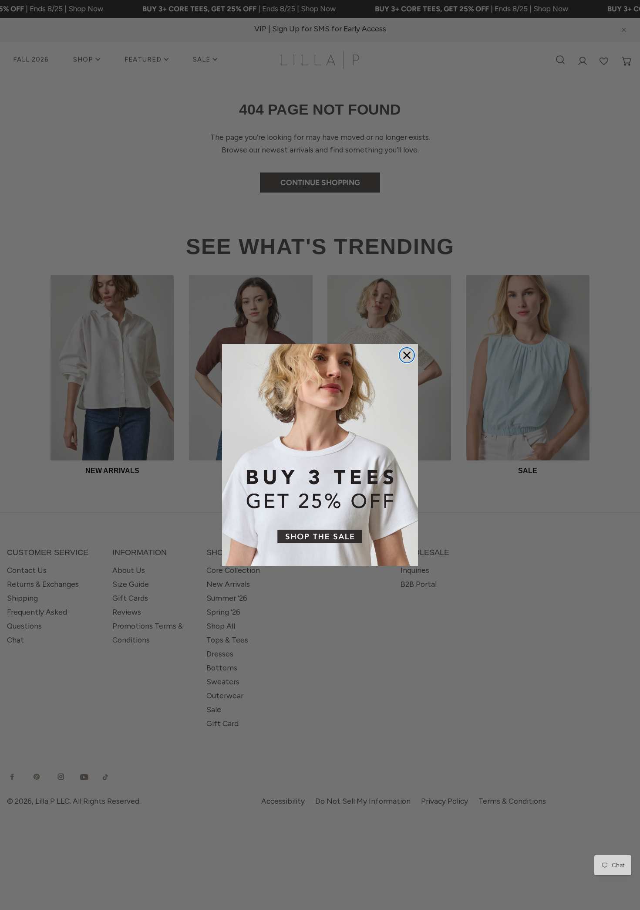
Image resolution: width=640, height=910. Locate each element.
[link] (320, 455)
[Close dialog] (406, 355)
